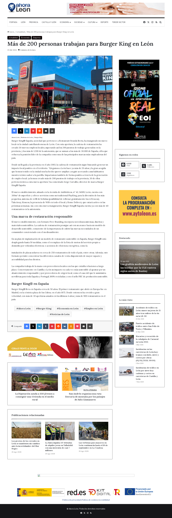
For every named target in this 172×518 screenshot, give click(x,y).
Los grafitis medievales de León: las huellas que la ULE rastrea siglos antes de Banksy (139, 267)
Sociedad (78, 22)
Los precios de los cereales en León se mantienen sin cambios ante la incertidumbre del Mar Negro (26, 445)
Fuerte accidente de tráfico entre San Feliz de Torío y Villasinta (147, 326)
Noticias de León (61, 314)
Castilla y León (49, 22)
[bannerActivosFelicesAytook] (59, 347)
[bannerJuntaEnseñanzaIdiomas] (139, 140)
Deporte (104, 22)
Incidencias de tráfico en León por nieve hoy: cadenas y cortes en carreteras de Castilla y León (147, 373)
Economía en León (69, 308)
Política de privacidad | (72, 500)
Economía (64, 22)
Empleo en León (94, 308)
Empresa (37, 38)
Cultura (91, 22)
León (23, 22)
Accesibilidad (104, 500)
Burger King (44, 308)
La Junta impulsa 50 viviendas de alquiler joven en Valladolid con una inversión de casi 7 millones (59, 447)
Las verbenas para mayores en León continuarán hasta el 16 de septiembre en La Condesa (93, 445)
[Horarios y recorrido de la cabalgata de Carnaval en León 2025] (126, 340)
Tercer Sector (118, 22)
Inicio (11, 32)
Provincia (33, 22)
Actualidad (20, 32)
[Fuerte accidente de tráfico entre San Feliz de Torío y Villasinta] (126, 327)
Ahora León (24, 308)
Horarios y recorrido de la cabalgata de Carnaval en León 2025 (147, 339)
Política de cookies (89, 500)
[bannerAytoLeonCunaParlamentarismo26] (139, 223)
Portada (13, 22)
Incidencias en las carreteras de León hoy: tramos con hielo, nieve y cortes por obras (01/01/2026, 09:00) (147, 355)
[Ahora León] (19, 7)
